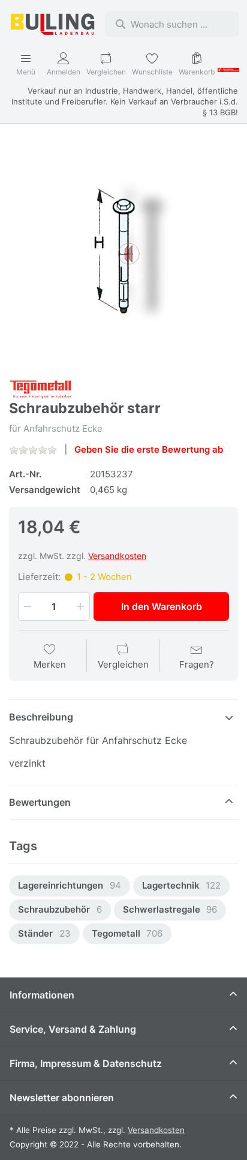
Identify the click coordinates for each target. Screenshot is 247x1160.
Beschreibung (41, 717)
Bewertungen (40, 802)
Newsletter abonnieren (62, 1098)
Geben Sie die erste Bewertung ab (148, 449)
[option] (69, 885)
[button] (26, 606)
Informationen (42, 995)
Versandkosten (117, 556)
